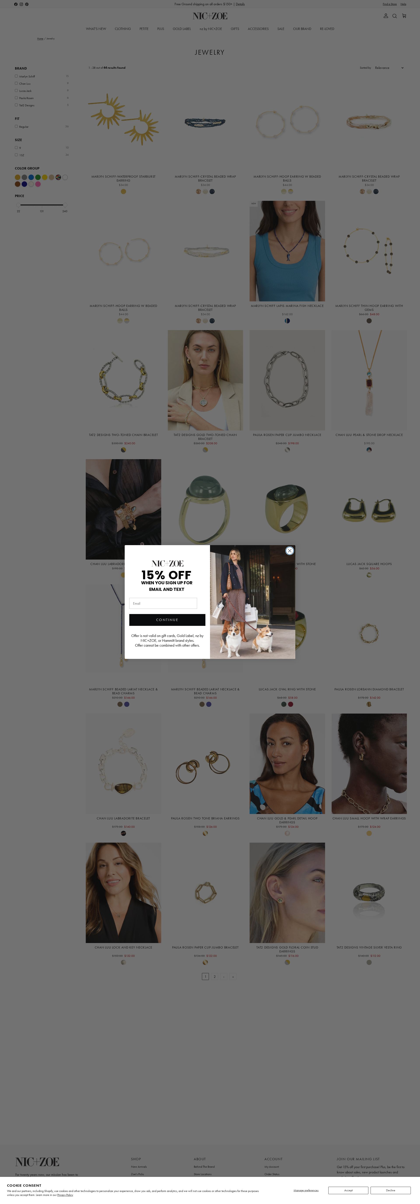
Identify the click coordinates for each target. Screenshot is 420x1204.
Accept (348, 1190)
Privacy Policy (65, 1195)
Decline (390, 1190)
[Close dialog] (290, 551)
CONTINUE (167, 620)
